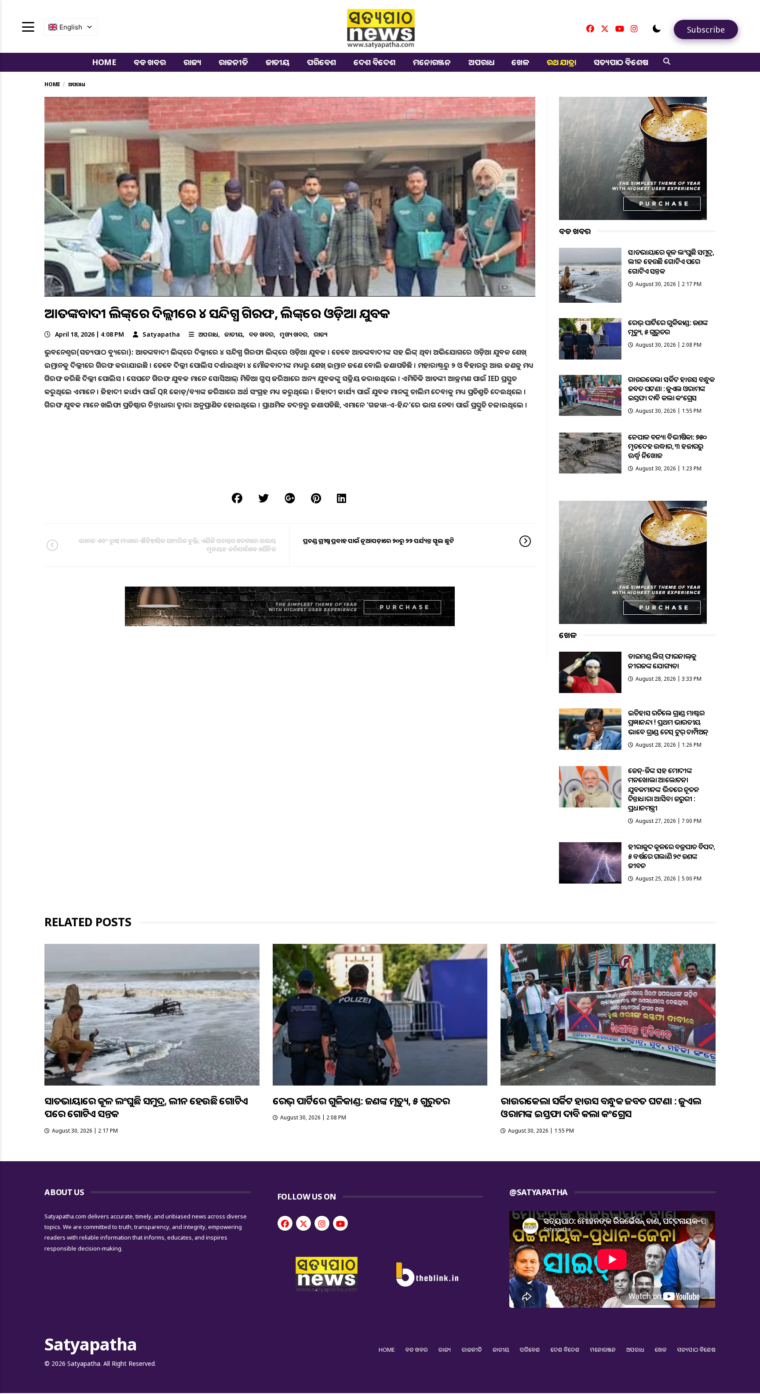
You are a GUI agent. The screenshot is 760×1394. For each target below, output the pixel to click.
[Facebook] (590, 28)
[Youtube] (619, 28)
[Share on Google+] (290, 498)
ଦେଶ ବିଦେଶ (374, 62)
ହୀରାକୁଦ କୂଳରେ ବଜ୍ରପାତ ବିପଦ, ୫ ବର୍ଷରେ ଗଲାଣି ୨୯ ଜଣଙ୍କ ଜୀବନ (671, 856)
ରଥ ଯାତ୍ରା (561, 62)
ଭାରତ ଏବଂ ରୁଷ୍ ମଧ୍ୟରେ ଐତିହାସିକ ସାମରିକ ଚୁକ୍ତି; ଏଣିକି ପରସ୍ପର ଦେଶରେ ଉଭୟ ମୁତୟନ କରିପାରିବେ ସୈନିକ (177, 544)
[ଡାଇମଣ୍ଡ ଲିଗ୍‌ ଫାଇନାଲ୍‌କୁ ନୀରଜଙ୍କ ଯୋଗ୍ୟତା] (590, 672)
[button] (656, 28)
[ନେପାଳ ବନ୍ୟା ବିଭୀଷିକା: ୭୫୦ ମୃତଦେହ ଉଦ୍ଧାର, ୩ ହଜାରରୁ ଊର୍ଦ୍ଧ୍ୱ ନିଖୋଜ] (590, 453)
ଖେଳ (520, 62)
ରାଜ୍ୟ (192, 62)
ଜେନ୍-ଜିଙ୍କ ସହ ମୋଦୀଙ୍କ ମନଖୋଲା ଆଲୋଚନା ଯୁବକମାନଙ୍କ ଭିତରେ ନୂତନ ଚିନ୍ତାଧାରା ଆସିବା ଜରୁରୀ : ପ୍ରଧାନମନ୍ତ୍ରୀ (663, 789)
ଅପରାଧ (481, 62)
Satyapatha (161, 334)
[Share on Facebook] (237, 498)
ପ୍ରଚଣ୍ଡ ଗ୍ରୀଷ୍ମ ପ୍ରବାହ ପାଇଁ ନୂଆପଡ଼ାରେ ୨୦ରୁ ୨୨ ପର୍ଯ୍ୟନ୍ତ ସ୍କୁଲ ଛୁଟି (378, 540)
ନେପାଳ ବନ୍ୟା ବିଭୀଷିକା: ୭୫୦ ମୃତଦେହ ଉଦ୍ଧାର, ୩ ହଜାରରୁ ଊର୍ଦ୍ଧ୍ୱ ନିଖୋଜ (667, 446)
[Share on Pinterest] (316, 498)
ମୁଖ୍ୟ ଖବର (293, 334)
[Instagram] (634, 28)
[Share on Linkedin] (341, 498)
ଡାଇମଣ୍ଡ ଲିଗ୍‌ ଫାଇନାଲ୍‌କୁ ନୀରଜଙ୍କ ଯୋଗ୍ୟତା (662, 660)
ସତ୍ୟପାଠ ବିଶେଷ (621, 62)
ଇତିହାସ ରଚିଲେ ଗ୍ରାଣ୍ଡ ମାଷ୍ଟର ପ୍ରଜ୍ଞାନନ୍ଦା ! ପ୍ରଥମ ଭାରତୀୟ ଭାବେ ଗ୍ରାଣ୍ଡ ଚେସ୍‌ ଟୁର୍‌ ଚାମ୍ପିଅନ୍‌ (668, 722)
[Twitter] (605, 28)
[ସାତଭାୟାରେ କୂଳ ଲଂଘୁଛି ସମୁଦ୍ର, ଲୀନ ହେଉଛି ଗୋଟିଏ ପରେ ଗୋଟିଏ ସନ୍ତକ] (590, 275)
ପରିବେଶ (321, 62)
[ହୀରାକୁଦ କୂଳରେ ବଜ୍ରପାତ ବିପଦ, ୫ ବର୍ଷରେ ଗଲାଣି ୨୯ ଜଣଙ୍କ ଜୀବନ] (590, 863)
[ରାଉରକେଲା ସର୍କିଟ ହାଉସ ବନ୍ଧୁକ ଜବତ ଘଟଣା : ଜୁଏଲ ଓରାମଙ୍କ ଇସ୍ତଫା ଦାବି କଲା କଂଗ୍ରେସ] (590, 395)
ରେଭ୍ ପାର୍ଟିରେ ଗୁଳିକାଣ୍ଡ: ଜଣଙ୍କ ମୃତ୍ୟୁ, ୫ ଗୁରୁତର (668, 327)
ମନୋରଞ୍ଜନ (432, 62)
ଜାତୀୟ (277, 62)
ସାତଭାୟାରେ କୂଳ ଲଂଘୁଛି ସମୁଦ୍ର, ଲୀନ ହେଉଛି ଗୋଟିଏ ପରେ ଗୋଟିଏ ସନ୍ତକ (671, 261)
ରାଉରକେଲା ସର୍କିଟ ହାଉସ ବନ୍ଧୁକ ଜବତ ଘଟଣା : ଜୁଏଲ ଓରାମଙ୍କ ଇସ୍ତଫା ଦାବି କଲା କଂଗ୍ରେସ (671, 388)
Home (104, 62)
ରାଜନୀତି (233, 62)
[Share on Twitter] (263, 498)
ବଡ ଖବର (150, 62)
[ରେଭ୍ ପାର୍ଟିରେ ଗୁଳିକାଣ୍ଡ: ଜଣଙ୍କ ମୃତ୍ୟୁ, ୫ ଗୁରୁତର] (590, 339)
